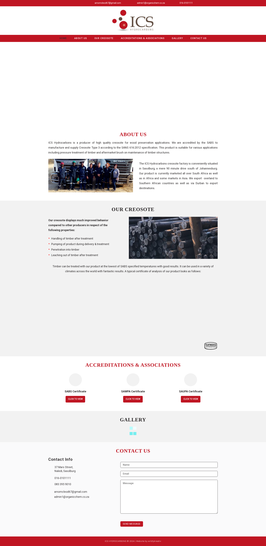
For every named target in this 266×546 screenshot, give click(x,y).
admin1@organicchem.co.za (151, 3)
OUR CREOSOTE (103, 38)
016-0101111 (62, 478)
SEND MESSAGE (132, 524)
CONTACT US (198, 38)
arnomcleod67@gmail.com (108, 3)
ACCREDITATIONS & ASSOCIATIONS (143, 38)
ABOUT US (80, 38)
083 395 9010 (62, 484)
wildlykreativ (154, 541)
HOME (63, 38)
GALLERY (177, 38)
